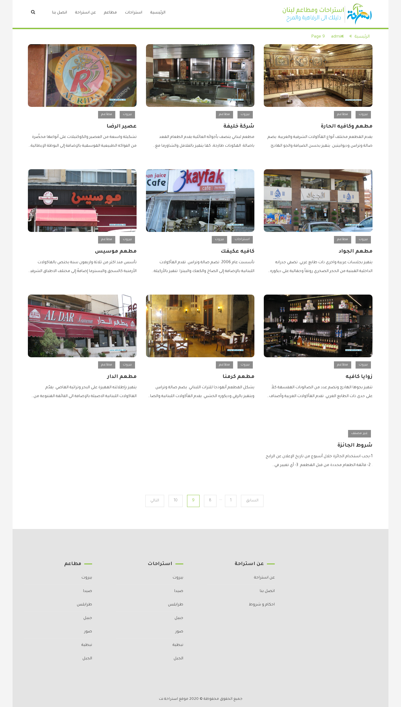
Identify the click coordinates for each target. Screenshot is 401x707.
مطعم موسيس (116, 251)
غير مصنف (359, 433)
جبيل (178, 618)
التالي (154, 501)
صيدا (178, 591)
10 (176, 501)
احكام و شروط (262, 605)
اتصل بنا (59, 13)
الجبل (178, 659)
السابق (252, 501)
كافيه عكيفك (237, 251)
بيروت (363, 114)
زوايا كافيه (359, 377)
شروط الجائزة (354, 445)
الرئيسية (157, 13)
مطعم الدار (122, 377)
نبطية (178, 645)
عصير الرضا (122, 126)
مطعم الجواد (355, 251)
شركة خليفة (238, 126)
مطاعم (110, 13)
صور (179, 632)
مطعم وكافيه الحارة (346, 126)
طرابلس (175, 605)
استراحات (133, 13)
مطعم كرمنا (238, 377)
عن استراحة (85, 13)
